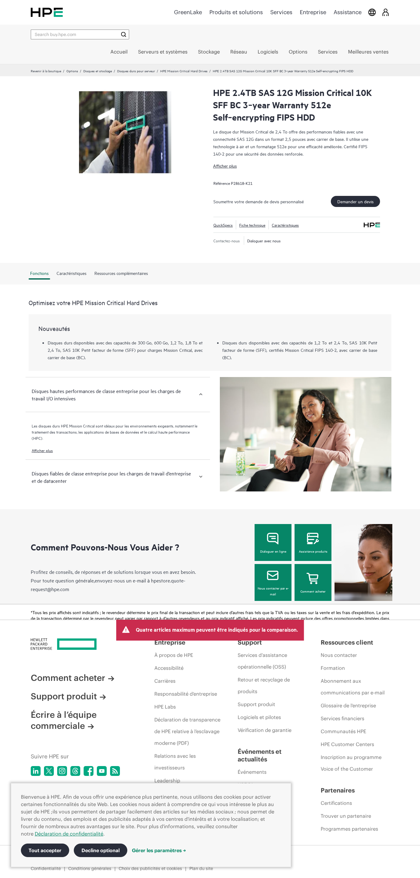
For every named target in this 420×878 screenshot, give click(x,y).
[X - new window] (49, 771)
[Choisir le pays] (372, 12)
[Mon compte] (385, 12)
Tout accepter (45, 850)
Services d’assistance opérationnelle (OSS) (262, 661)
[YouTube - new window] (102, 771)
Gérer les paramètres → (159, 850)
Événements (252, 772)
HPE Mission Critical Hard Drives (184, 70)
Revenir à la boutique (46, 70)
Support (250, 642)
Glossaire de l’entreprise (348, 705)
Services (281, 12)
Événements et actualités (260, 755)
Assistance (348, 12)
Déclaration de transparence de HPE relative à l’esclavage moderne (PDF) (187, 731)
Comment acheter (313, 591)
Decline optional (100, 850)
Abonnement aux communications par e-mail (353, 687)
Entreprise (313, 12)
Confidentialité (46, 868)
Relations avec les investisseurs (175, 762)
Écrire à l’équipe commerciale (64, 720)
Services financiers (342, 718)
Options (72, 70)
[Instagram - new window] (62, 771)
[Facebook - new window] (88, 771)
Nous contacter (339, 655)
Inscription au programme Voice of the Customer (351, 763)
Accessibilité (169, 668)
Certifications (336, 803)
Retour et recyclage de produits (264, 685)
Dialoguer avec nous (264, 240)
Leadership (167, 780)
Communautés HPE (343, 731)
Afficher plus (225, 166)
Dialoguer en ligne (273, 551)
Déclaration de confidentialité (69, 834)
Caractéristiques (285, 225)
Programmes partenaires (349, 829)
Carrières (165, 681)
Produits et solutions (236, 12)
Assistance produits (313, 551)
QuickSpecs (223, 225)
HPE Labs (165, 707)
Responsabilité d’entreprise (185, 694)
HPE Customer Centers (347, 744)
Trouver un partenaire (346, 816)
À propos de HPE (173, 655)
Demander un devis (355, 201)
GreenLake (188, 12)
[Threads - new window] (75, 771)
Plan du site (201, 868)
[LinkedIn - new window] (36, 771)
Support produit (64, 696)
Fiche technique (252, 225)
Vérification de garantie (264, 730)
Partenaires (338, 790)
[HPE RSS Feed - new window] (115, 771)
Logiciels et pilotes (259, 717)
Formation (333, 668)
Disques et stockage (97, 70)
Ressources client (347, 642)
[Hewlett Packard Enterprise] (47, 12)
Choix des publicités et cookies (150, 868)
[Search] (123, 34)
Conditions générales (89, 868)
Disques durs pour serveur (136, 70)
